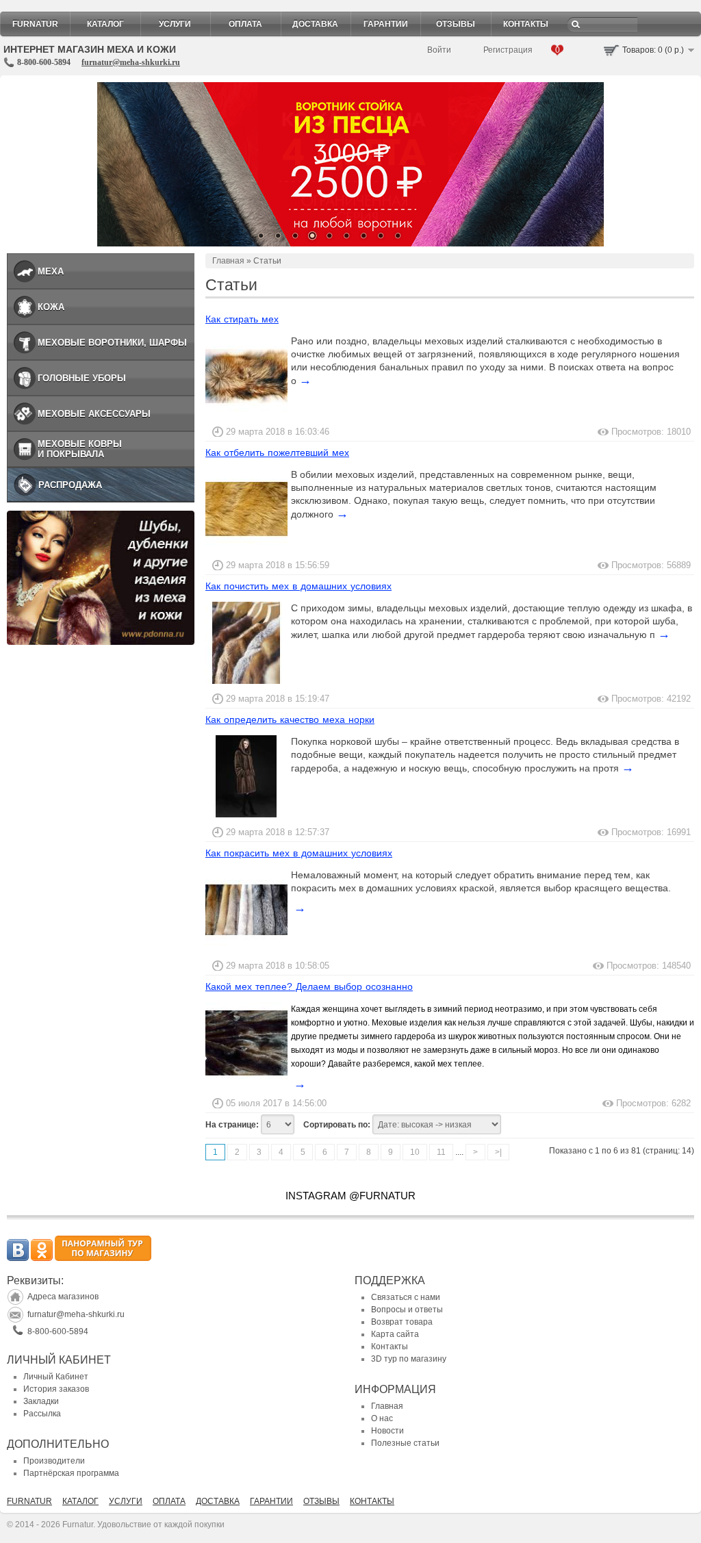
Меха (51, 271)
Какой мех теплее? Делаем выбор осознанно (309, 986)
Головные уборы (82, 378)
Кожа (51, 307)
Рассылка (42, 1413)
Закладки (41, 1401)
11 (441, 1152)
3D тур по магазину (408, 1359)
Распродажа (70, 485)
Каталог (105, 24)
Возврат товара (402, 1322)
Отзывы (455, 24)
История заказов (56, 1389)
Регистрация (508, 50)
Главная (228, 261)
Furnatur (35, 24)
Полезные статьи (405, 1443)
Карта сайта (395, 1334)
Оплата (245, 24)
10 (415, 1152)
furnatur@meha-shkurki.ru (130, 62)
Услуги (175, 24)
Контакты (525, 24)
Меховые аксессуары (94, 414)
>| (498, 1152)
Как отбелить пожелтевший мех (277, 452)
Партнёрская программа (71, 1473)
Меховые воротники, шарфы (112, 342)
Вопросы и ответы (407, 1309)
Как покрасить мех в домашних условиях (298, 852)
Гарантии (386, 24)
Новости (387, 1431)
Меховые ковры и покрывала (80, 449)
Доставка (315, 24)
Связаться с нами (405, 1297)
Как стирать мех (242, 319)
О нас (382, 1418)
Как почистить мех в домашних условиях (298, 586)
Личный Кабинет (55, 1376)
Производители (54, 1461)
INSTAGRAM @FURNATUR (350, 1195)
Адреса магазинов (63, 1296)
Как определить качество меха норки (289, 719)
